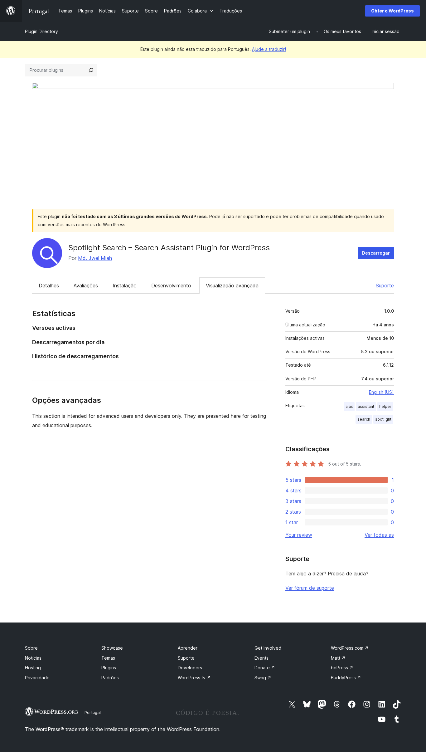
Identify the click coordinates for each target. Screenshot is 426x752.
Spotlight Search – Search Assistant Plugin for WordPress (169, 247)
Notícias (33, 658)
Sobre (31, 648)
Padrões (110, 677)
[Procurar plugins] (91, 70)
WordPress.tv (194, 677)
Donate (264, 667)
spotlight (383, 419)
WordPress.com (350, 648)
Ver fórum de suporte (309, 588)
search (363, 419)
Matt (338, 658)
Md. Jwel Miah (95, 258)
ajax (349, 406)
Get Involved (267, 648)
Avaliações (86, 285)
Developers (190, 667)
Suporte (385, 285)
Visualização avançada (232, 285)
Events (261, 658)
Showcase (112, 648)
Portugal (93, 712)
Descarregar (376, 253)
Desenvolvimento (171, 285)
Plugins (108, 667)
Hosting (33, 667)
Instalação (125, 285)
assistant (366, 406)
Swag (262, 677)
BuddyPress (346, 677)
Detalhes (49, 285)
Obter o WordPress (392, 10)
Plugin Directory (41, 31)
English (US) (381, 392)
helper (385, 406)
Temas (108, 658)
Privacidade (37, 677)
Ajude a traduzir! (269, 49)
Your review (298, 535)
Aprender (187, 648)
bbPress (342, 667)
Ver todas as (379, 535)
